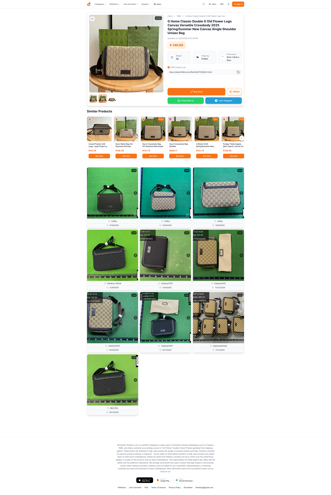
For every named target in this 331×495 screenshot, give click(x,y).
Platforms (114, 4)
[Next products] (241, 138)
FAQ (146, 487)
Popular (145, 4)
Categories (99, 4)
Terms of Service (158, 487)
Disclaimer (188, 487)
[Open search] (203, 4)
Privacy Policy (175, 487)
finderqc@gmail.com (204, 487)
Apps (159, 4)
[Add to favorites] (92, 18)
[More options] (228, 4)
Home (170, 16)
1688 (179, 16)
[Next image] (135, 193)
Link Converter (129, 4)
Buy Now (99, 156)
